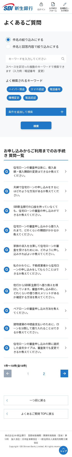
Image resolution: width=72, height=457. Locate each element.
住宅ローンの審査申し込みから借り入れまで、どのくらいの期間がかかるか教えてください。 (36, 230)
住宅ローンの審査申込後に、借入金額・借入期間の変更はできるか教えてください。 (36, 171)
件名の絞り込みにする (28, 39)
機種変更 (14, 97)
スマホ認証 (37, 89)
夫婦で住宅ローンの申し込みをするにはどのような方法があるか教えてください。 (36, 191)
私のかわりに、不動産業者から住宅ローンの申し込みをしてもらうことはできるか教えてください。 (36, 269)
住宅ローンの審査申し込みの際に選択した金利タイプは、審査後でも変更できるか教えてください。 (36, 348)
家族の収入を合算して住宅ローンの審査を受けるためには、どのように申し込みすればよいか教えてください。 (36, 250)
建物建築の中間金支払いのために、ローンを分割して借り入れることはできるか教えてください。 (36, 328)
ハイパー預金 (17, 89)
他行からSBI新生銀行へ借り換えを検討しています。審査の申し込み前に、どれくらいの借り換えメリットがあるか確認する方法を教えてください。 (36, 291)
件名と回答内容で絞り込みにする (36, 46)
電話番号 (55, 89)
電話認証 (30, 97)
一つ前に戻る (38, 400)
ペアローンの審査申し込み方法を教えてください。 (36, 311)
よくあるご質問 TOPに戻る (37, 414)
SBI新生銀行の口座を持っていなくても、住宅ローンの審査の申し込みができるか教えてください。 (36, 211)
